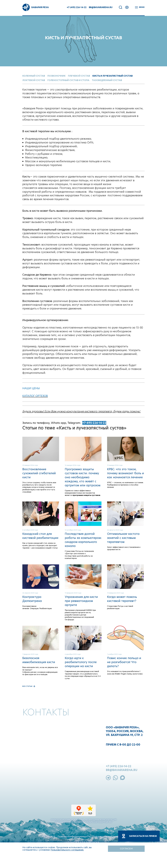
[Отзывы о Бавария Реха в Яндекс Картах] (83, 812)
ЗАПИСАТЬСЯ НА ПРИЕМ (143, 836)
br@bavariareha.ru (100, 7)
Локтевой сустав (33, 80)
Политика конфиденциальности (74, 836)
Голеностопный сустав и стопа (68, 80)
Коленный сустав (33, 75)
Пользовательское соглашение (109, 836)
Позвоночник (56, 75)
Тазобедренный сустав (107, 80)
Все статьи (27, 686)
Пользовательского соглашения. (67, 849)
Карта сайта (48, 836)
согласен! (126, 848)
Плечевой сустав (79, 75)
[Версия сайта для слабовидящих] (127, 7)
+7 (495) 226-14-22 (76, 7)
